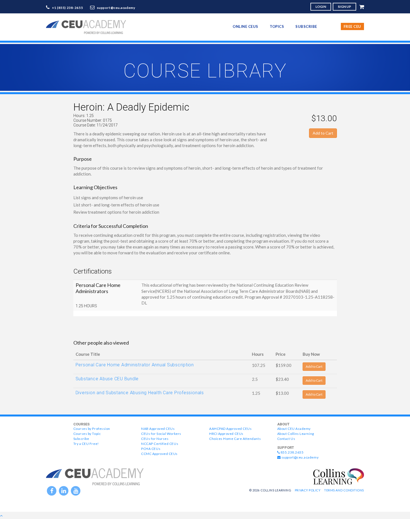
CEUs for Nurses (154, 439)
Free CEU (352, 26)
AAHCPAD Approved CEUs (230, 429)
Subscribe (306, 26)
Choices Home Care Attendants (235, 439)
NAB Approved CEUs (158, 429)
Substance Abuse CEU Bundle (107, 378)
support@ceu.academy (116, 8)
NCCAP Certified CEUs (159, 444)
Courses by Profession (91, 429)
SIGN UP (344, 6)
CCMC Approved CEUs (159, 454)
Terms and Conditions (344, 490)
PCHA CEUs (150, 449)
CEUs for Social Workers (161, 434)
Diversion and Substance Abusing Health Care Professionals (140, 392)
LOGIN (320, 6)
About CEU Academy (294, 429)
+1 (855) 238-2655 (67, 8)
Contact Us (286, 439)
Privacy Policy (308, 490)
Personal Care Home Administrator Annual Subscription (135, 364)
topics (277, 26)
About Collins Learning (295, 434)
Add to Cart (323, 133)
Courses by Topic (87, 434)
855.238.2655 (291, 452)
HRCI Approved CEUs (226, 434)
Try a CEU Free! (86, 444)
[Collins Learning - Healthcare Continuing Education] (338, 475)
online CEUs (245, 26)
